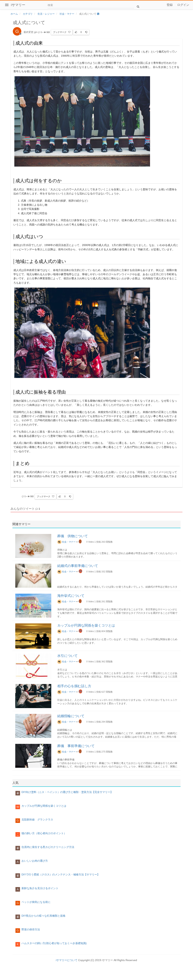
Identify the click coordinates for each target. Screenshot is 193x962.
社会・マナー (68, 542)
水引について (67, 656)
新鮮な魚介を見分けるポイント (39, 888)
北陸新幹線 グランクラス (37, 819)
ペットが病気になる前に (36, 901)
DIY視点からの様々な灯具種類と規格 (43, 915)
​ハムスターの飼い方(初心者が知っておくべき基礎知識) (54, 943)
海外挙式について (70, 596)
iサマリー (18, 5)
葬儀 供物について (72, 536)
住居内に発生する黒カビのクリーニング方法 (47, 847)
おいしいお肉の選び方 (34, 860)
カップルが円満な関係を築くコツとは (86, 625)
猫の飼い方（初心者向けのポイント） (43, 833)
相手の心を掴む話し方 (74, 686)
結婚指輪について (70, 716)
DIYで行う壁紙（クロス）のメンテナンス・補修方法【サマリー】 (60, 874)
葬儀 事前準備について (76, 746)
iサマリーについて (66, 960)
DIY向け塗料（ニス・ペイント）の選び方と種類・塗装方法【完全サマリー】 (67, 792)
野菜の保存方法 (30, 929)
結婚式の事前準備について (77, 566)
